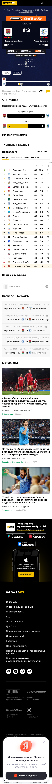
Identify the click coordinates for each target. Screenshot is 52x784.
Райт (31, 59)
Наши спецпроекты (16, 646)
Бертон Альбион (20, 237)
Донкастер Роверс (22, 224)
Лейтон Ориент (20, 249)
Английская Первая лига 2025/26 (25, 10)
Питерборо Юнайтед (22, 241)
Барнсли (17, 228)
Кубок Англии (7, 414)
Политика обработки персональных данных (25, 652)
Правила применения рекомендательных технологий (23, 659)
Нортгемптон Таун (13, 41)
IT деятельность (15, 611)
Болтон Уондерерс (21, 187)
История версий (15, 636)
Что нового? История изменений (30, 530)
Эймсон (32, 66)
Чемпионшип (7, 510)
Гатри (32, 62)
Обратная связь (14, 621)
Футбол (7, 10)
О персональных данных (19, 606)
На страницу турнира (14, 275)
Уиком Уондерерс (21, 212)
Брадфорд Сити (20, 182)
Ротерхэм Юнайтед (22, 262)
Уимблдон (17, 245)
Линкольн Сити (20, 170)
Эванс (20, 64)
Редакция (11, 641)
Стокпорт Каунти (21, 178)
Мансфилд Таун (20, 208)
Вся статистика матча (14, 134)
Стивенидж (18, 191)
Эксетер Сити (19, 254)
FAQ (8, 616)
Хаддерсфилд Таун (22, 203)
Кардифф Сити (19, 174)
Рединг (16, 216)
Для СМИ (11, 626)
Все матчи (42, 152)
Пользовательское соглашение (23, 631)
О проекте (11, 602)
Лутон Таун (18, 195)
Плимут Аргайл (20, 199)
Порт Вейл (17, 258)
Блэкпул (17, 220)
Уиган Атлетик (41, 41)
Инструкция (26, 574)
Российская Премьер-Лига (13, 462)
